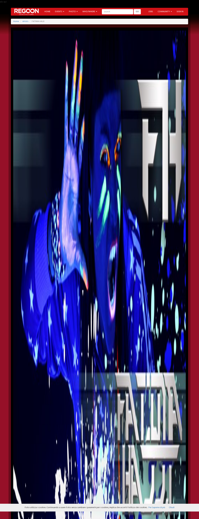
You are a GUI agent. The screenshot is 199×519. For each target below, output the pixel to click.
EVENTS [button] (59, 11)
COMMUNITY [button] (164, 11)
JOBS (150, 11)
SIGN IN (180, 11)
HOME (47, 11)
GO (137, 11)
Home (16, 21)
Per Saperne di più (156, 507)
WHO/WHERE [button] (89, 11)
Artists (25, 21)
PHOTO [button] (72, 11)
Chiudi (171, 507)
